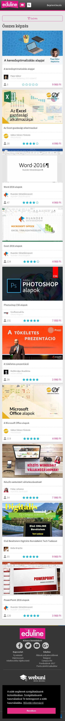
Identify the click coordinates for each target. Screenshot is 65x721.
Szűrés (33, 18)
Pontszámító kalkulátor (47, 666)
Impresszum (18, 658)
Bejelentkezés (54, 5)
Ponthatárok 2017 (47, 663)
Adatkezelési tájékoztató (17, 660)
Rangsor (47, 658)
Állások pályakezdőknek (47, 655)
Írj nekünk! (18, 655)
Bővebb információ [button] (33, 703)
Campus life (47, 660)
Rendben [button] (31, 711)
